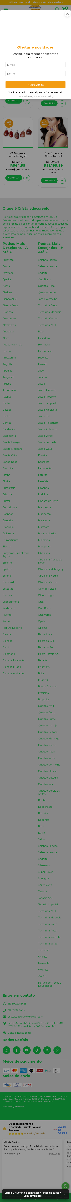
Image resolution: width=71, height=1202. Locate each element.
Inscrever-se (35, 84)
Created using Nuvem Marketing (36, 96)
